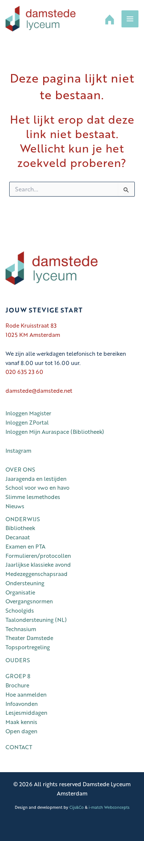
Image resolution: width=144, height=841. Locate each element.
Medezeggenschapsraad (37, 574)
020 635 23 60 (24, 372)
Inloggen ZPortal (27, 422)
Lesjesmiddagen (26, 712)
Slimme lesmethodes (33, 497)
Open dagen (21, 731)
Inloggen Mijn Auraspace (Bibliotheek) (56, 432)
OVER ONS (20, 469)
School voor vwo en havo (37, 487)
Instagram (18, 450)
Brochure (17, 685)
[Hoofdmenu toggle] (129, 18)
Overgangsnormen (29, 601)
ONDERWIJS (23, 519)
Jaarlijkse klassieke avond (38, 564)
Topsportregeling (28, 647)
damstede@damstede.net (39, 390)
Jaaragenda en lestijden (36, 479)
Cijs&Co (76, 807)
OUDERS (18, 660)
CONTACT (19, 747)
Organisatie (20, 592)
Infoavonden (22, 704)
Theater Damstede (29, 638)
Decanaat (18, 537)
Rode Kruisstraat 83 (31, 325)
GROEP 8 (18, 676)
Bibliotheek (20, 528)
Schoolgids (20, 610)
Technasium (21, 629)
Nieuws (15, 506)
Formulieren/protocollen (38, 556)
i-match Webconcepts (109, 807)
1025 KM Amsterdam (33, 335)
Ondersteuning (25, 583)
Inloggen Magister (28, 413)
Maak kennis (21, 722)
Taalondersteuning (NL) (36, 620)
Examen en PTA (25, 546)
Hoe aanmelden (26, 694)
